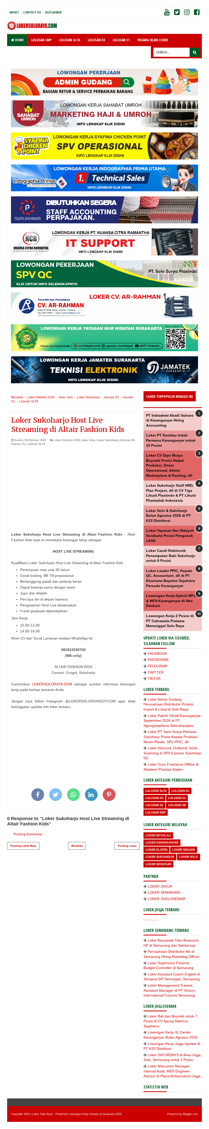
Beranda (77, 845)
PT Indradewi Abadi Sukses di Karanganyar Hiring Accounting (169, 420)
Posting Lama (127, 845)
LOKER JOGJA (160, 886)
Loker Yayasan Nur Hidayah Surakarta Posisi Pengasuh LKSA (170, 535)
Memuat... (151, 920)
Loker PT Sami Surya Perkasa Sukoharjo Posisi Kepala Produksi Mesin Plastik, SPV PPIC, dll (170, 737)
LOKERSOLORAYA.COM (52, 684)
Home (19, 39)
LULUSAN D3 (96, 39)
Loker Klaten (156, 849)
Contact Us (32, 12)
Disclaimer (53, 12)
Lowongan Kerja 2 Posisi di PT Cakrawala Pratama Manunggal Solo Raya (170, 621)
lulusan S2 (154, 805)
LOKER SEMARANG (164, 892)
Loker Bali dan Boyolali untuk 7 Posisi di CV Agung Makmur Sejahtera (170, 1021)
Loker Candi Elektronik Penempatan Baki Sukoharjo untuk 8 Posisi (170, 556)
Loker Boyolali (158, 835)
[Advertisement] (73, 484)
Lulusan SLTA (36, 443)
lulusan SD (177, 805)
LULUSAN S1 (121, 39)
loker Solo (88, 440)
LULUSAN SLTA (69, 39)
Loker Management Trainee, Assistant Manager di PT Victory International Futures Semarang (169, 990)
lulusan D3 (127, 440)
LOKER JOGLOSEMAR (166, 899)
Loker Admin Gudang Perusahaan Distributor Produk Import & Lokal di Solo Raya (168, 704)
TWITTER (156, 672)
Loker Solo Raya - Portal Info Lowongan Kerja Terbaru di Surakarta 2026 (77, 1114)
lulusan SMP (156, 812)
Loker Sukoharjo (108, 440)
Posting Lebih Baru (23, 845)
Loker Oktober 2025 (67, 440)
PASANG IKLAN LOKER (152, 39)
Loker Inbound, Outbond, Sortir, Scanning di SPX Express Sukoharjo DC (172, 753)
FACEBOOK (157, 653)
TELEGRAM (157, 666)
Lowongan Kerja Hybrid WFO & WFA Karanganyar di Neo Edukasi (171, 601)
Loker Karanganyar (162, 842)
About (14, 12)
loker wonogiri (158, 864)
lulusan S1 (18, 443)
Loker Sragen (183, 849)
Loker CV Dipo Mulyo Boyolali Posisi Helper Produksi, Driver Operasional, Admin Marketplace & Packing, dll (169, 465)
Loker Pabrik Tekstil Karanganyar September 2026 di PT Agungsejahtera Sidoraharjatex (172, 721)
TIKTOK (154, 678)
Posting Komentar (28, 834)
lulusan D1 (180, 790)
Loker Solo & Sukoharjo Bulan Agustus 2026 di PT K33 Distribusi (168, 516)
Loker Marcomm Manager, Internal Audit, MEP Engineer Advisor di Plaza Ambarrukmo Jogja (172, 1071)
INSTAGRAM (158, 660)
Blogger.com (190, 1114)
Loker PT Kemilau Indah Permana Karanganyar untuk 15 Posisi (170, 440)
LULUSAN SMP (41, 39)
